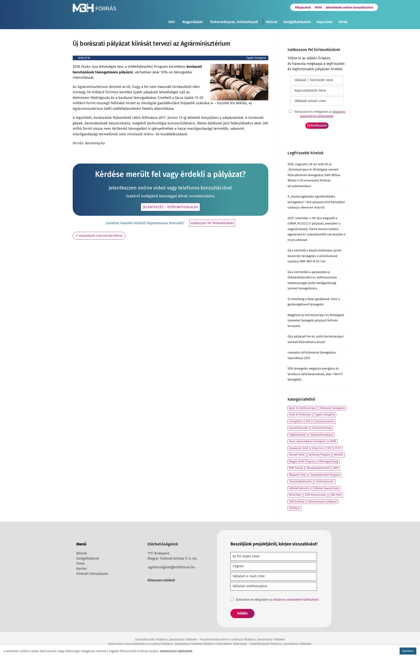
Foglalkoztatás (297, 434)
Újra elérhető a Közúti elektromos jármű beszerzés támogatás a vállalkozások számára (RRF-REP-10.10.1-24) (314, 256)
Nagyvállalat (192, 22)
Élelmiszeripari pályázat (322, 501)
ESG (308, 421)
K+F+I (338, 448)
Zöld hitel (335, 494)
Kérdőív (338, 454)
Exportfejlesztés (298, 428)
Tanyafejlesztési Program (325, 474)
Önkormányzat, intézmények (234, 22)
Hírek (343, 22)
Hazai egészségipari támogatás (307, 441)
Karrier (81, 569)
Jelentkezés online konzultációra (349, 7)
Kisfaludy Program (319, 454)
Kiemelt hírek (297, 454)
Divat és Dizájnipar (300, 414)
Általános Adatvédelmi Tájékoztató (225, 644)
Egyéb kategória (256, 58)
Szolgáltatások (87, 558)
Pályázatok (303, 7)
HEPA (333, 441)
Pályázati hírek (297, 474)
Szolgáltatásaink (297, 22)
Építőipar (294, 508)
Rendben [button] (407, 651)
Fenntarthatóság (322, 428)
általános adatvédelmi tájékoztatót (296, 599)
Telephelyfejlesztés (300, 481)
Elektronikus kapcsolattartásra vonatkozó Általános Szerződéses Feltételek (155, 644)
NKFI (336, 468)
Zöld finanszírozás (315, 494)
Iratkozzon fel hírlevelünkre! (212, 223)
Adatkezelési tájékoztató (176, 651)
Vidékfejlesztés (325, 481)
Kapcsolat (324, 22)
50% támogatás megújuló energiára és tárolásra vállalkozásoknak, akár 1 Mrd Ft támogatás (315, 374)
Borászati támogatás (332, 408)
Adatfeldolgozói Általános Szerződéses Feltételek (281, 644)
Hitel (318, 7)
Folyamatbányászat (321, 434)
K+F (329, 448)
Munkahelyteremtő (318, 468)
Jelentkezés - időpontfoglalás (170, 207)
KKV (171, 22)
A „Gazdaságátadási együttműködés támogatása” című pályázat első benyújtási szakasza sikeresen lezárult (316, 202)
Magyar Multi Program (302, 461)
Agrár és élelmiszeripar (302, 408)
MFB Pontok (296, 468)
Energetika (295, 421)
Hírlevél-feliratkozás (92, 574)
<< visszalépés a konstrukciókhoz (99, 235)
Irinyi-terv (318, 448)
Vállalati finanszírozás (326, 488)
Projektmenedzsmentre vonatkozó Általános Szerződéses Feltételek (242, 639)
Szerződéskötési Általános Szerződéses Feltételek (166, 639)
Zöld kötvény (296, 501)
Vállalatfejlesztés (299, 488)
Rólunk (272, 22)
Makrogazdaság (328, 461)
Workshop (295, 494)
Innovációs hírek (298, 448)
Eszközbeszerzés (324, 421)
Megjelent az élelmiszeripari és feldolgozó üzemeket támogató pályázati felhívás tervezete (316, 320)
